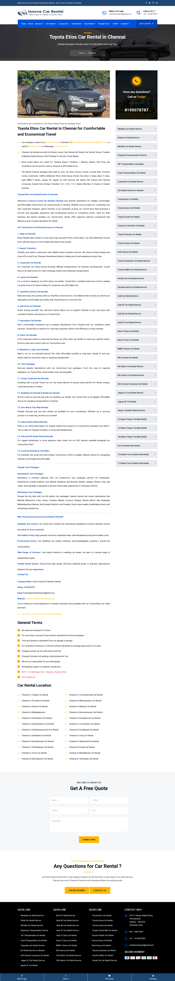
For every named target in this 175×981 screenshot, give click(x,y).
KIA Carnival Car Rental (128, 358)
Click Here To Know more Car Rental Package (42, 614)
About (30, 24)
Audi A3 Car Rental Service (129, 305)
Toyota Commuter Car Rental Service (134, 261)
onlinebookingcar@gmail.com (120, 14)
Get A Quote (145, 24)
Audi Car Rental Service (128, 296)
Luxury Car (63, 24)
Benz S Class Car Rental (128, 331)
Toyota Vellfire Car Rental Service (132, 270)
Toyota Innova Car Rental (129, 208)
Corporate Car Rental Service (130, 182)
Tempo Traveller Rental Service (131, 410)
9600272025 (35, 146)
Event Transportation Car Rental (131, 173)
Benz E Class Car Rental (128, 340)
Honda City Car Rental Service (131, 278)
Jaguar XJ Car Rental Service (130, 393)
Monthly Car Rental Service (129, 146)
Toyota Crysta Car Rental (129, 217)
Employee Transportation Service (132, 155)
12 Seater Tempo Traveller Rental (132, 419)
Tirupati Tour (103, 24)
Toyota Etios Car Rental (128, 199)
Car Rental (50, 24)
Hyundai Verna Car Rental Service (132, 287)
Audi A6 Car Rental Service (129, 314)
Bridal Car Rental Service (128, 138)
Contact (124, 24)
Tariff (115, 24)
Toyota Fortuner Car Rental (129, 234)
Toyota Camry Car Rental (129, 243)
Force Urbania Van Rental (129, 446)
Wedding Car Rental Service (130, 129)
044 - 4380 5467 (136, 932)
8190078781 (62, 146)
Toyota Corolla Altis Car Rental (131, 226)
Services (38, 24)
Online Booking (77, 890)
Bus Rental (89, 24)
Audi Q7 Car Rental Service (129, 322)
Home (23, 24)
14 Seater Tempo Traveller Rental (132, 428)
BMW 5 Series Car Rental (128, 349)
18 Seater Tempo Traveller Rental (132, 437)
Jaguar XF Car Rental (127, 402)
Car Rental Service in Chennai (130, 190)
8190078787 (136, 110)
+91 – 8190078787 (150, 14)
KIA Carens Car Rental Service (131, 375)
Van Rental (76, 24)
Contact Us (100, 890)
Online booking (53, 142)
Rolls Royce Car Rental (128, 252)
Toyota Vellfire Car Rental (102, 955)
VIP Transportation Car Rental (131, 164)
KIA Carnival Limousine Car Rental (132, 384)
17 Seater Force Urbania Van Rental (133, 463)
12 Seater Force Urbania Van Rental (133, 454)
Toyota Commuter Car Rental (104, 950)
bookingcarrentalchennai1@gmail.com (90, 142)
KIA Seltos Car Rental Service (130, 366)
